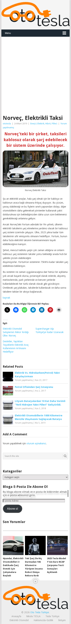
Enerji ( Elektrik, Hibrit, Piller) (43, 123)
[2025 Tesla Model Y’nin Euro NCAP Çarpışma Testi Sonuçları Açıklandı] (57, 545)
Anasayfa (16, 616)
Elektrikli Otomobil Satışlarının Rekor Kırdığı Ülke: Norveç (16, 332)
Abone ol (12, 508)
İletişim (62, 620)
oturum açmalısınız (36, 443)
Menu (8, 33)
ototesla (7, 123)
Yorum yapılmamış (24, 380)
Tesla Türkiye (52, 616)
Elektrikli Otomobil (19, 620)
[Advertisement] (35, 74)
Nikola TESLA (33, 616)
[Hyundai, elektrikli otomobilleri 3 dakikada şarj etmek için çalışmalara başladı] (13, 545)
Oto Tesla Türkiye (39, 612)
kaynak (6, 297)
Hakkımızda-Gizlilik (43, 620)
